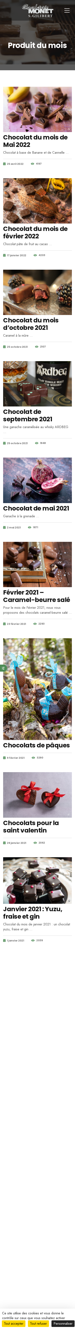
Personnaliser (63, 1323)
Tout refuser (38, 1323)
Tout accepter (13, 1323)
